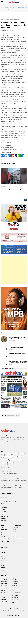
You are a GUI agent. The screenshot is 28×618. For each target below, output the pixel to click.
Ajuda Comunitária (4, 516)
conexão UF (21, 457)
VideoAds (4, 552)
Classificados (17, 525)
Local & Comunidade (7, 493)
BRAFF (12, 454)
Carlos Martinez (4, 583)
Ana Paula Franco (4, 578)
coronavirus (3, 463)
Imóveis (14, 529)
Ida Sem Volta (4, 601)
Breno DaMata (4, 581)
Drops (2, 594)
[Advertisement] (14, 270)
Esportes (3, 536)
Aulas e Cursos (4, 567)
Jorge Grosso (15, 581)
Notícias (2, 503)
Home (2, 7)
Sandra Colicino (15, 599)
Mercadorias (15, 532)
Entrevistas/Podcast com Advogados (9, 501)
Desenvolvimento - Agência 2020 (14, 615)
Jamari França (15, 579)
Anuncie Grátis (7, 610)
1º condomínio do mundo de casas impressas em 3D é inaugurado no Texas (17, 355)
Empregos (15, 530)
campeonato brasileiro (12, 457)
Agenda (2, 545)
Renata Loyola (15, 597)
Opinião (13, 590)
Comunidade (3, 186)
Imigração (4, 498)
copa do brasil (4, 460)
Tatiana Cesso (15, 602)
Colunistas (4, 576)
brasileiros (22, 454)
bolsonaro (7, 454)
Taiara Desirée (15, 600)
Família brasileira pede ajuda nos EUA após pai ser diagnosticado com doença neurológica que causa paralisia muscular (13, 480)
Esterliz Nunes (4, 595)
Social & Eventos (4, 547)
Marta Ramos (15, 588)
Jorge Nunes (14, 583)
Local (2, 484)
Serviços (14, 536)
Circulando (3, 586)
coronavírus (10, 463)
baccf (2, 454)
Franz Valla (3, 597)
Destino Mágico (4, 592)
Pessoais (15, 539)
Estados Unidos (8, 470)
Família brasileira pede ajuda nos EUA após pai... (13, 189)
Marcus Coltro (15, 585)
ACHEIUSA (4, 30)
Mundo (2, 532)
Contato (24, 610)
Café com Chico (4, 520)
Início (4, 610)
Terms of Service (19, 610)
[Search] (26, 2)
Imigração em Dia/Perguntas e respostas (9, 500)
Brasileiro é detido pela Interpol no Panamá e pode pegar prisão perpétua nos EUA (17, 347)
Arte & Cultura (8, 7)
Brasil (2, 470)
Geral (2, 525)
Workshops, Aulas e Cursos (18, 538)
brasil (17, 454)
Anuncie (14, 541)
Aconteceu (3, 544)
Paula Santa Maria (16, 592)
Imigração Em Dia (15, 578)
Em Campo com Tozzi (5, 514)
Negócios (3, 513)
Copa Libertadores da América (15, 460)
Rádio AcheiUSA (4, 518)
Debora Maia (3, 590)
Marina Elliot (14, 586)
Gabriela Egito (4, 599)
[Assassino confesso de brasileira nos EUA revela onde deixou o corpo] (4, 339)
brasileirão (3, 457)
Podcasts (4, 507)
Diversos (2, 565)
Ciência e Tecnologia (5, 538)
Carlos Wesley (4, 585)
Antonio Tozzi (4, 579)
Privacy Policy (13, 610)
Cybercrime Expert (5, 588)
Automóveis (15, 527)
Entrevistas (3, 511)
